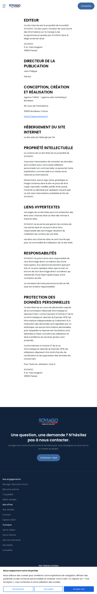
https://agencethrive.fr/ (36, 116)
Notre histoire (9, 534)
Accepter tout (78, 589)
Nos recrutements (12, 540)
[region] (48, 580)
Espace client (9, 519)
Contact (7, 514)
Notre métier (9, 529)
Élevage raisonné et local (15, 484)
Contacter (86, 6)
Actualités (8, 550)
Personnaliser (18, 589)
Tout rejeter (49, 589)
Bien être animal (11, 489)
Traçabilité (8, 494)
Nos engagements (12, 479)
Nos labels (8, 545)
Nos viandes (8, 509)
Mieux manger (10, 499)
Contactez (48, 457)
